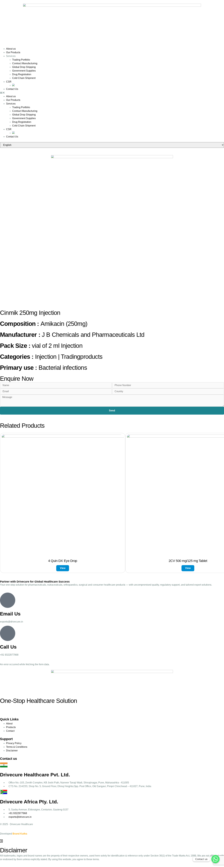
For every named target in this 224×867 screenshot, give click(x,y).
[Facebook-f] (12, 708)
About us (11, 48)
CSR (8, 81)
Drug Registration (21, 74)
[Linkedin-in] (20, 708)
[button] (112, 93)
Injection (46, 356)
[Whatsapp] (215, 859)
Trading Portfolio (21, 59)
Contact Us (12, 89)
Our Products (13, 52)
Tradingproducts (81, 356)
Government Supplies (24, 70)
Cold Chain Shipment (24, 78)
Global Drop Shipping (24, 67)
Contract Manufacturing (24, 63)
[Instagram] (4, 708)
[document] (112, 853)
